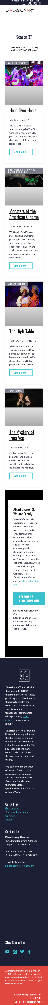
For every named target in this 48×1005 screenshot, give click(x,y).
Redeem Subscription (32, 4)
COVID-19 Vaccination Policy (29, 1001)
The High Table (21, 331)
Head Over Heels (22, 110)
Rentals (9, 819)
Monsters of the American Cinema (24, 214)
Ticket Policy (36, 998)
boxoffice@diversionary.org (19, 865)
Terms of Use (36, 994)
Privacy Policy (21, 994)
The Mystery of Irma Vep (21, 435)
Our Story (10, 815)
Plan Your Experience (17, 812)
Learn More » (21, 151)
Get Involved (12, 808)
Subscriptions (36, 2)
